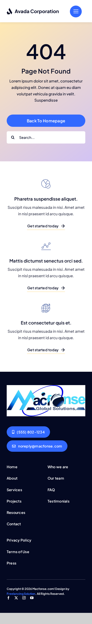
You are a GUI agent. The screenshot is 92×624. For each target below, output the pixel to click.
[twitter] (16, 597)
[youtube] (31, 597)
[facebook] (8, 597)
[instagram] (24, 597)
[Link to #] (76, 11)
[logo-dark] (33, 9)
